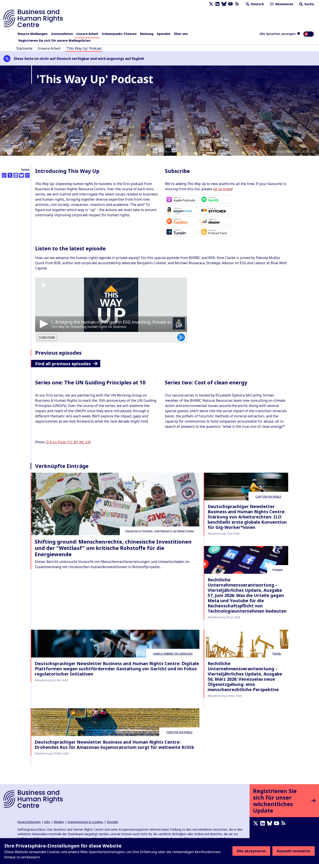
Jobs (47, 822)
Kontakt (112, 822)
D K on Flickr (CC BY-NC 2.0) (68, 442)
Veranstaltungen (29, 822)
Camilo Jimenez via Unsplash (172, 654)
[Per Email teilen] (27, 175)
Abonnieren (283, 4)
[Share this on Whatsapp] (4, 175)
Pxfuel (277, 654)
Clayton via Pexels (268, 496)
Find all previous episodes (63, 364)
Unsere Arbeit (87, 34)
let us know (222, 189)
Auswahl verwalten (293, 851)
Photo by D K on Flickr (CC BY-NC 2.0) (293, 151)
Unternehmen (62, 34)
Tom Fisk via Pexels (179, 732)
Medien (59, 822)
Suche (309, 4)
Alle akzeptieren (251, 851)
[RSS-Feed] (237, 4)
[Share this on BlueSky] (21, 175)
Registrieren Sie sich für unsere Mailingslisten (54, 40)
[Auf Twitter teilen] (10, 175)
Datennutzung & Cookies (85, 822)
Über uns (181, 34)
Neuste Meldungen (33, 34)
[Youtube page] (230, 4)
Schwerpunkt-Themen (119, 34)
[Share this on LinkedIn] (15, 175)
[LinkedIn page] (217, 4)
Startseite (24, 48)
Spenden (163, 34)
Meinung (146, 34)
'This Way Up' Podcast (84, 48)
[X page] (211, 4)
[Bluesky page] (224, 4)
